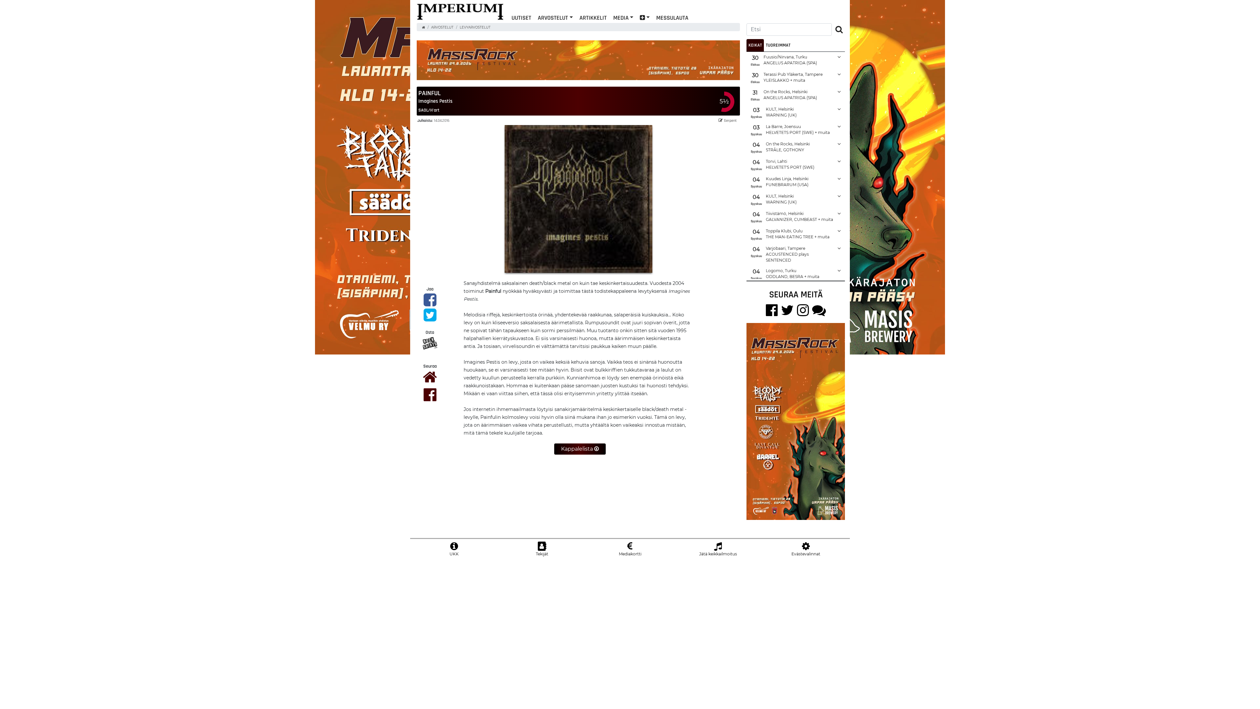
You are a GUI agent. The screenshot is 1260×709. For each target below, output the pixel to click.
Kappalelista (577, 449)
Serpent (730, 120)
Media (621, 17)
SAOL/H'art (428, 110)
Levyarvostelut (475, 27)
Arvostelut (553, 17)
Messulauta (672, 17)
